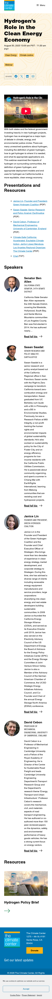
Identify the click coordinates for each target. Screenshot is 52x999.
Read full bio (31, 336)
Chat (15, 256)
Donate (34, 950)
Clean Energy (11, 55)
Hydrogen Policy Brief (21, 902)
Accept (26, 989)
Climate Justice (26, 55)
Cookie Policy (15, 995)
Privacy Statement (28, 995)
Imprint (39, 995)
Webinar (8, 64)
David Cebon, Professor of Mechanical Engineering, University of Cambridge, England (29, 225)
